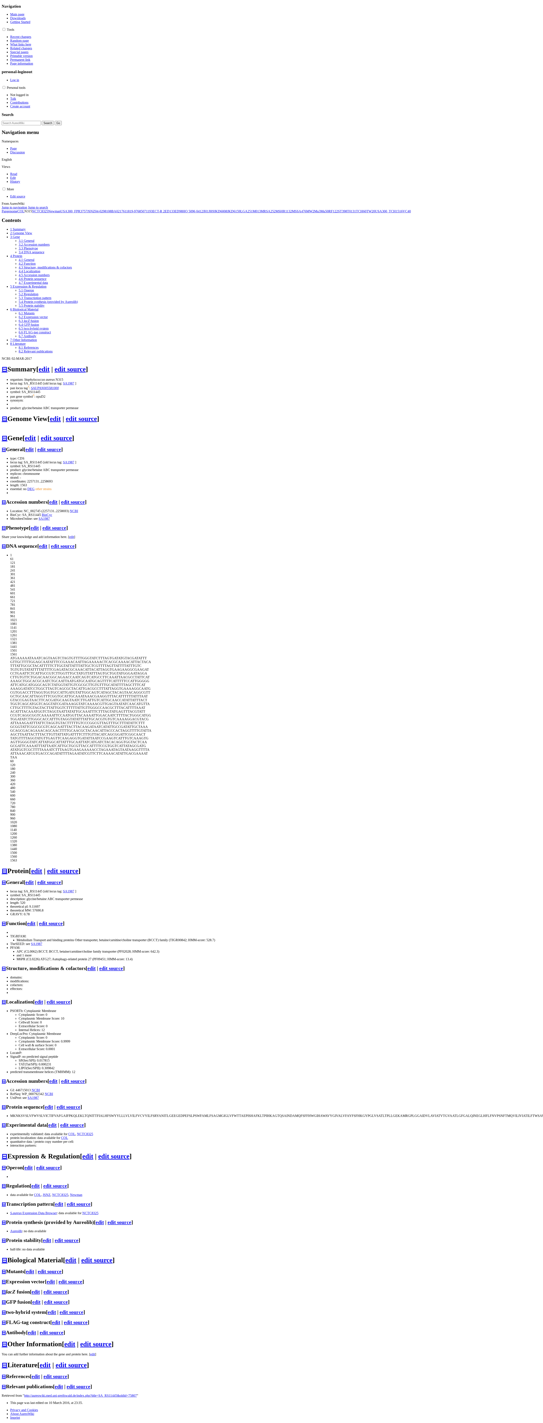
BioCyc (47, 515)
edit (44, 369)
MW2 (310, 211)
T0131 (351, 211)
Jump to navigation (14, 207)
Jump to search (38, 207)
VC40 (407, 211)
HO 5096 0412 (193, 211)
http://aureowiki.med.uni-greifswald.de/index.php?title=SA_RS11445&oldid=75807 (80, 1395)
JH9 (211, 211)
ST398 (342, 211)
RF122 (333, 211)
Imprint (15, 1417)
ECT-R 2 (159, 211)
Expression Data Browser (33, 1213)
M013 (257, 211)
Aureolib (16, 1231)
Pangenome (9, 211)
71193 (148, 211)
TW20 (370, 211)
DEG (31, 489)
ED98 (179, 211)
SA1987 (68, 383)
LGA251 (246, 211)
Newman (54, 211)
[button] (4, 29)
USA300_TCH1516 (389, 211)
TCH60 (361, 211)
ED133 (170, 211)
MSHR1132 (284, 211)
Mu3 (317, 211)
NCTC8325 (40, 211)
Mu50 (324, 211)
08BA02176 (116, 211)
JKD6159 (233, 211)
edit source (70, 369)
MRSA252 (268, 211)
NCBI (74, 511)
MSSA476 (299, 211)
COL (20, 211)
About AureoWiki (22, 1414)
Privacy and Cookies (24, 1410)
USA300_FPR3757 (73, 211)
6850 (140, 211)
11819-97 (131, 211)
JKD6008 (220, 211)
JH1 (206, 211)
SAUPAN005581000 (45, 388)
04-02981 (101, 211)
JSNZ (91, 211)
